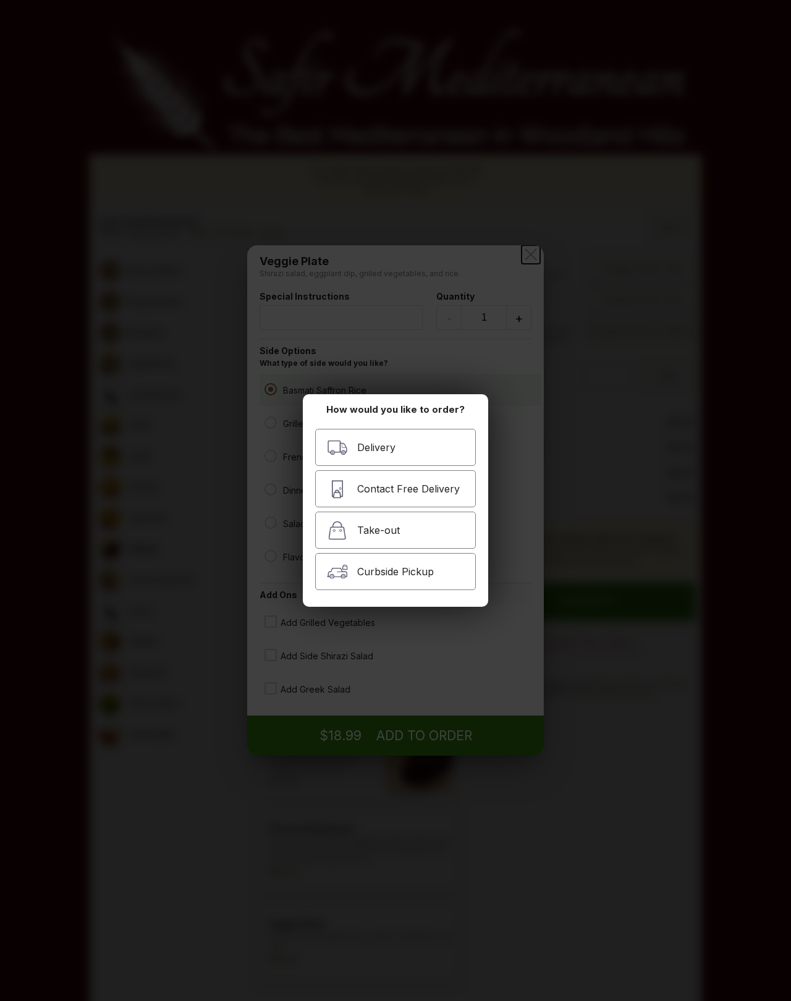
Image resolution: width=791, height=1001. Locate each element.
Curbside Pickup (395, 571)
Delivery (376, 447)
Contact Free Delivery (408, 489)
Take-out (378, 530)
